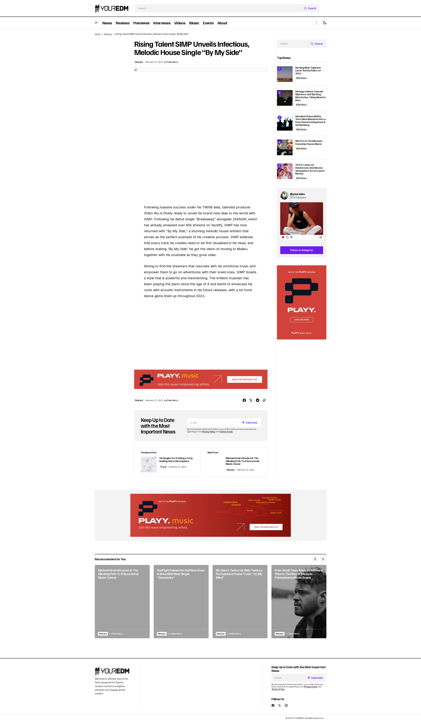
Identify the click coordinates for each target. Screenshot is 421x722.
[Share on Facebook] (244, 400)
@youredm (297, 194)
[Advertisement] (301, 302)
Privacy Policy (208, 431)
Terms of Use (226, 431)
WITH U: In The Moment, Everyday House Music (309, 142)
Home (98, 34)
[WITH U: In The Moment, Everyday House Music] (285, 147)
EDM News (301, 78)
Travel (163, 467)
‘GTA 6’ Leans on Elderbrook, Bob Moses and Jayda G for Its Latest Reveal (310, 169)
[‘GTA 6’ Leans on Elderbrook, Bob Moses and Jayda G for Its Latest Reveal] (285, 171)
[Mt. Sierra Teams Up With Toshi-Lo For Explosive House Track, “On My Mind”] (240, 601)
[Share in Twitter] (251, 400)
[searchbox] (218, 8)
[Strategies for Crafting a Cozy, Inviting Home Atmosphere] (167, 462)
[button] (96, 23)
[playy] (200, 379)
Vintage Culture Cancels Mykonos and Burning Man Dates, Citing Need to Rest (310, 96)
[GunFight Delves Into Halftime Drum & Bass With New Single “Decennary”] (181, 601)
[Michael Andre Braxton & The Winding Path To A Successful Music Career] (234, 462)
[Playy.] (210, 515)
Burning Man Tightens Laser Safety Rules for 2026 (308, 70)
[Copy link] (264, 400)
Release (108, 34)
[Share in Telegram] (257, 400)
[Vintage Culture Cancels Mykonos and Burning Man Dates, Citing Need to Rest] (285, 98)
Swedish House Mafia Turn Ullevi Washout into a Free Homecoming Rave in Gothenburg (310, 120)
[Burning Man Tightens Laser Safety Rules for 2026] (285, 74)
